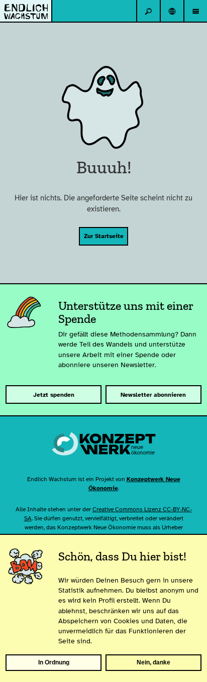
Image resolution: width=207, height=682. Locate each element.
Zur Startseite (104, 236)
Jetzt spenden (53, 394)
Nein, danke (153, 662)
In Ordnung (53, 662)
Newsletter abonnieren (153, 394)
